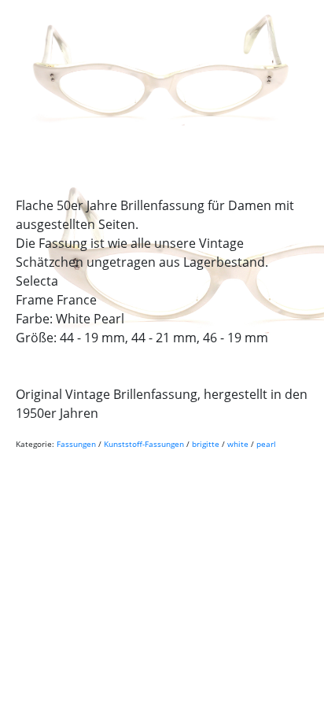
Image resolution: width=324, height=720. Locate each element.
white (238, 443)
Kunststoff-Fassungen (144, 443)
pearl (266, 443)
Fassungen (76, 443)
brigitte (205, 443)
